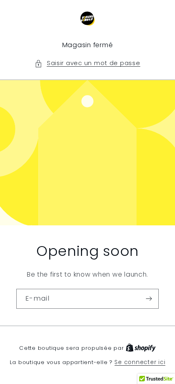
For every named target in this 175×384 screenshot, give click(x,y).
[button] (87, 63)
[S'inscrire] (149, 298)
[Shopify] (141, 348)
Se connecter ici (139, 362)
